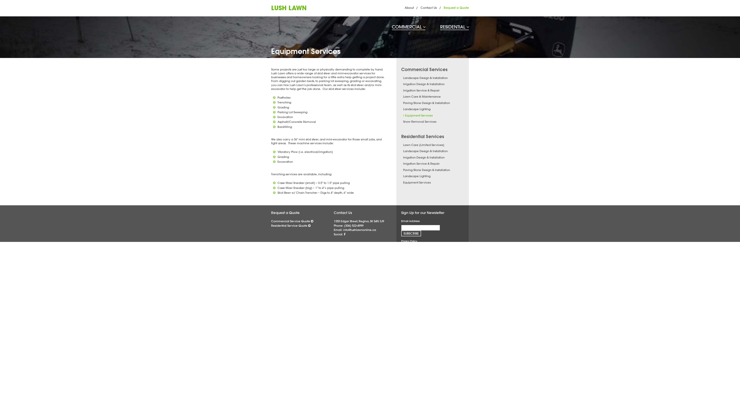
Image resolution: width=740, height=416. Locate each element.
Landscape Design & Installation (425, 78)
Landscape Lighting (417, 109)
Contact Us (428, 8)
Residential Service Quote (289, 225)
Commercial (407, 27)
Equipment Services (419, 115)
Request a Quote (456, 8)
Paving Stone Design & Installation (426, 103)
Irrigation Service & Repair (421, 90)
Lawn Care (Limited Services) (423, 145)
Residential (453, 27)
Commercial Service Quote (291, 221)
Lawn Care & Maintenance (422, 96)
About (409, 8)
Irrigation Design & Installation (424, 84)
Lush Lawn (289, 8)
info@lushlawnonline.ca (359, 230)
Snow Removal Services (419, 121)
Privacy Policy (409, 240)
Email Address (410, 221)
